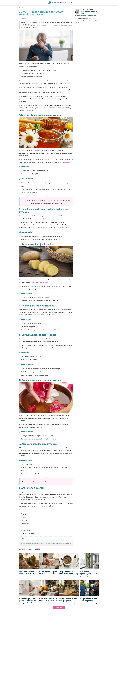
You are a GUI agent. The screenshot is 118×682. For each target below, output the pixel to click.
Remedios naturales (24, 7)
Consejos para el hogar (66, 570)
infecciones (46, 341)
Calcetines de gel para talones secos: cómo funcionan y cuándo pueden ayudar (48, 574)
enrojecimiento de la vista (38, 282)
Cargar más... (59, 607)
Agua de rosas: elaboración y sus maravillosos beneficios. (52, 482)
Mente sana (22, 570)
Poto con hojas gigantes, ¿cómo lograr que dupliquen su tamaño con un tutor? (89, 574)
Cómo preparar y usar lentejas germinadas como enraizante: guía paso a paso (68, 601)
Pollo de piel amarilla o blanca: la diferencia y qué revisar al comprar (48, 601)
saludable (65, 227)
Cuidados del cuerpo (36, 7)
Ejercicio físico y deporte (87, 597)
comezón (67, 162)
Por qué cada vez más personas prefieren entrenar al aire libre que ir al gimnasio (89, 601)
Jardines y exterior (85, 570)
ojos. (53, 372)
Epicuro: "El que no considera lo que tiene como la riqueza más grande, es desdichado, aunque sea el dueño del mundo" (28, 574)
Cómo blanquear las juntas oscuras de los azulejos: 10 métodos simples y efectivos (27, 601)
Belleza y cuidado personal (47, 570)
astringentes (65, 450)
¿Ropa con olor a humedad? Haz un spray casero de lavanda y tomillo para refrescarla (68, 574)
